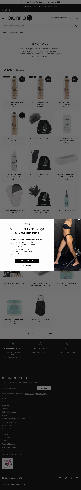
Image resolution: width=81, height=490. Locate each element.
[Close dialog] (79, 221)
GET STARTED (27, 260)
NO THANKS (27, 265)
